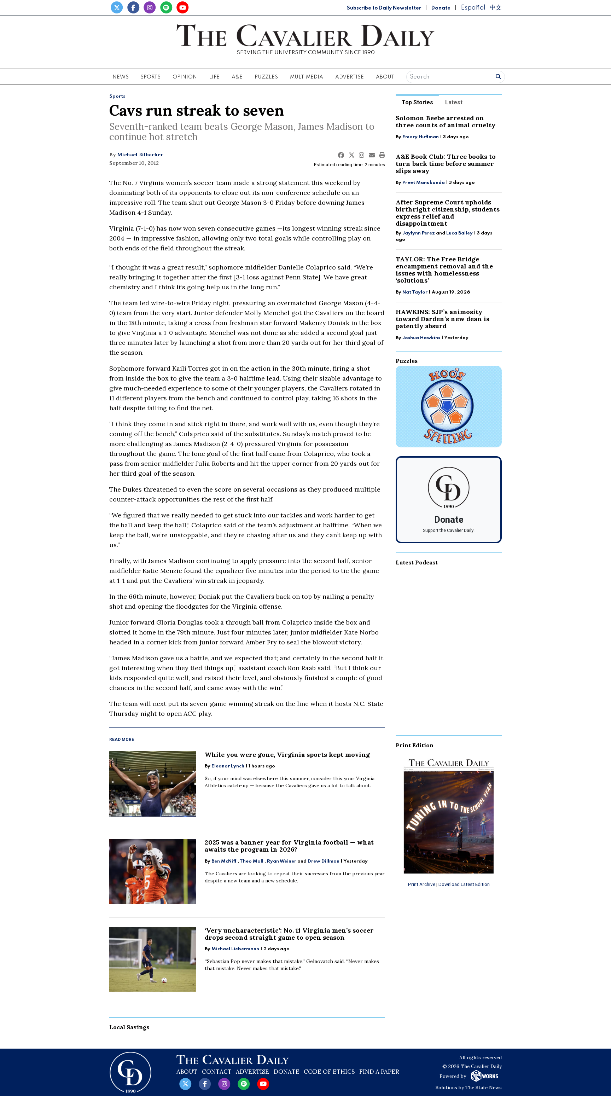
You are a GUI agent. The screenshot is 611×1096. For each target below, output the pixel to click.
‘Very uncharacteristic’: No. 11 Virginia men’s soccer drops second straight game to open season (289, 933)
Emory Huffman (420, 137)
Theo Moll (251, 861)
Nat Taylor (414, 292)
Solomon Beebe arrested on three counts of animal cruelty (445, 121)
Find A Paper (379, 1071)
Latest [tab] (453, 102)
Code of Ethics (329, 1071)
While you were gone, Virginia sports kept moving (287, 754)
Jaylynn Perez (418, 233)
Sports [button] (150, 77)
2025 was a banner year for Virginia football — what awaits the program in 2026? (289, 845)
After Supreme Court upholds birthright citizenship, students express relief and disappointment (448, 212)
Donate (440, 8)
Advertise (349, 77)
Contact (217, 1071)
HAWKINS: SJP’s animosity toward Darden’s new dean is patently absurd (442, 319)
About (186, 1071)
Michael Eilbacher (140, 154)
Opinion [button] (185, 77)
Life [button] (214, 77)
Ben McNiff (224, 861)
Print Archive (421, 884)
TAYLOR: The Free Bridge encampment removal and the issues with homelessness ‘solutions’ (444, 269)
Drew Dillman (323, 861)
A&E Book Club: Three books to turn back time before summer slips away (446, 163)
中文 (496, 7)
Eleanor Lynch (227, 766)
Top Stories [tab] (417, 102)
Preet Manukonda (423, 182)
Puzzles (266, 77)
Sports (117, 96)
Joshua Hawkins (421, 338)
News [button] (120, 77)
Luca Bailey (459, 233)
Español (473, 7)
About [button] (385, 77)
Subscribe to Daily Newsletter (384, 8)
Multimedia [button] (306, 77)
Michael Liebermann (235, 949)
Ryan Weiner (281, 861)
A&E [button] (237, 77)
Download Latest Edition (464, 884)
